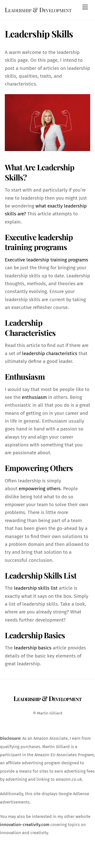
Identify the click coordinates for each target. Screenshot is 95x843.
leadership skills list (36, 588)
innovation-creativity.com (24, 824)
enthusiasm (35, 397)
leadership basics (32, 648)
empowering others (40, 488)
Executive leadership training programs (46, 260)
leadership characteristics (49, 353)
